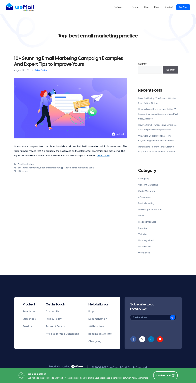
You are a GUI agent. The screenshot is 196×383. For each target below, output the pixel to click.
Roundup (143, 228)
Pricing (135, 7)
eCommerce (144, 197)
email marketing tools (83, 168)
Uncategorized (146, 240)
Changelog (143, 178)
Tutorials (142, 234)
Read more (103, 155)
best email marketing (28, 168)
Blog (146, 7)
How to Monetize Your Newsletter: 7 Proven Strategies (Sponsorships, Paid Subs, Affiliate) (158, 114)
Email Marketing (26, 164)
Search (142, 63)
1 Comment (23, 171)
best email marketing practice (55, 168)
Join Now (183, 7)
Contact (169, 7)
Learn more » (143, 378)
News (141, 216)
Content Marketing (148, 185)
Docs (156, 7)
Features (118, 7)
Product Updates (147, 222)
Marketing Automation (150, 209)
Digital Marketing (146, 191)
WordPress (144, 253)
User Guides (144, 246)
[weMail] (20, 7)
